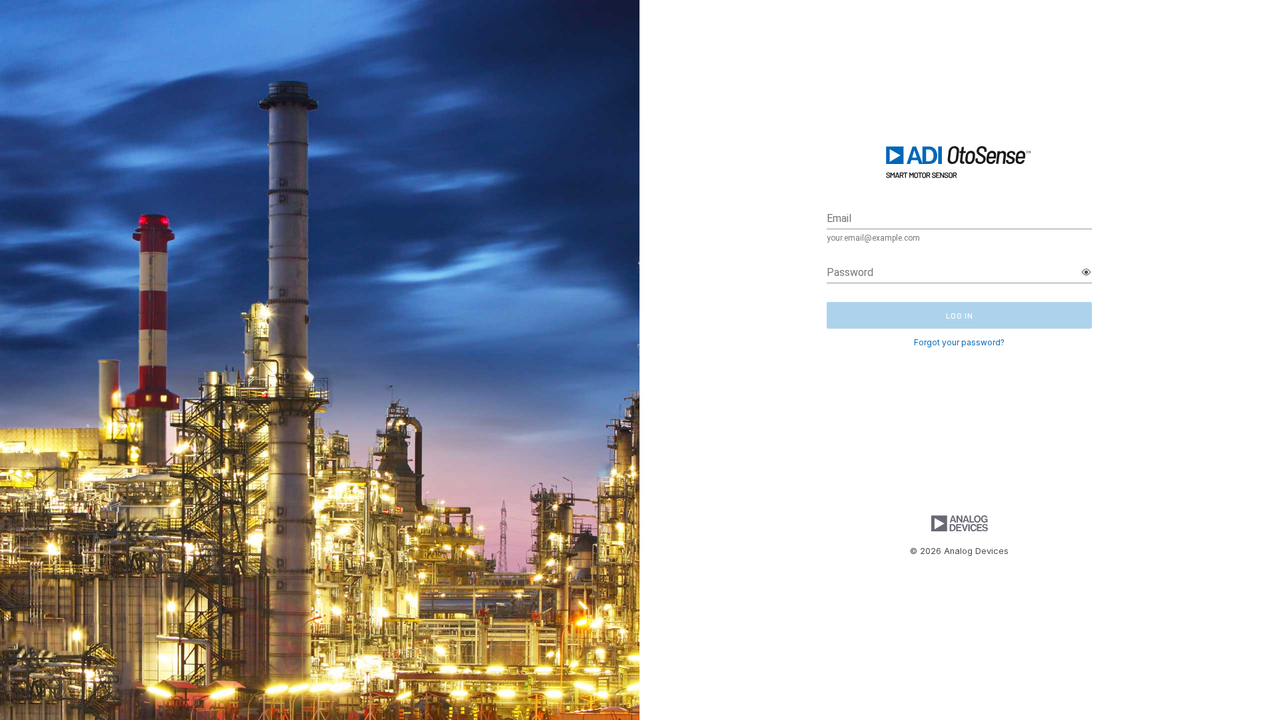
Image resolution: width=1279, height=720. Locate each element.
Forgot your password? (959, 342)
